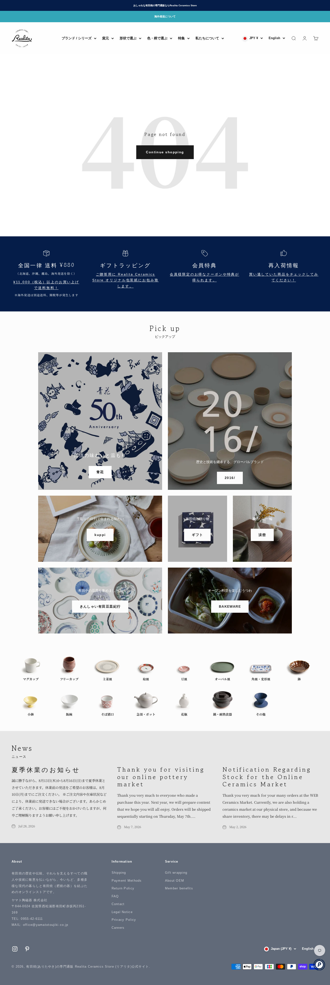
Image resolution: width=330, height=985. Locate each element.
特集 (181, 38)
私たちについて (207, 38)
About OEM (174, 880)
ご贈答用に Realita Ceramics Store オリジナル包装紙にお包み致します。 (125, 280)
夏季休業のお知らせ (46, 769)
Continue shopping (165, 152)
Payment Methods (127, 880)
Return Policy (123, 888)
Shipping (119, 872)
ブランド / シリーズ (77, 38)
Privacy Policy (124, 920)
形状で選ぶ (128, 38)
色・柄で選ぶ (157, 38)
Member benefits (179, 888)
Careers (118, 927)
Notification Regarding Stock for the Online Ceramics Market (266, 776)
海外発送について (165, 16)
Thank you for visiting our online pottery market (161, 776)
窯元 (105, 38)
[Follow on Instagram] (15, 949)
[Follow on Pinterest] (27, 949)
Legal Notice (122, 912)
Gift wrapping (176, 872)
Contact (118, 904)
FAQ (115, 896)
